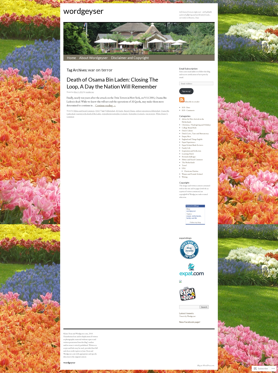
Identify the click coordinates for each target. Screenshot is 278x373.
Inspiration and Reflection (191, 151)
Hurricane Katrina (191, 171)
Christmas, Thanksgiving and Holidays (196, 125)
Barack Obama (129, 111)
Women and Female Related (192, 174)
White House (161, 113)
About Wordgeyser (93, 58)
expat (188, 216)
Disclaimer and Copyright (130, 58)
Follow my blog (195, 222)
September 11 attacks (137, 113)
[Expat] (191, 275)
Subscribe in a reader (191, 101)
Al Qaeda (119, 111)
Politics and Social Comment (84, 111)
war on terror (150, 113)
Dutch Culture (187, 130)
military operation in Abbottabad (148, 111)
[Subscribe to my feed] (181, 101)
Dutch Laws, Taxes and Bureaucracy (195, 133)
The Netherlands (188, 162)
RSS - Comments (188, 110)
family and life (191, 218)
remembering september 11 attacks (115, 113)
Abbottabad (110, 111)
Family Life (186, 148)
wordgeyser (83, 10)
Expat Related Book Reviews (192, 145)
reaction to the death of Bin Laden (88, 113)
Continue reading (105, 105)
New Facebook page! (189, 322)
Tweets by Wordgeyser (187, 316)
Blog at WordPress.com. (206, 365)
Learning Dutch (188, 153)
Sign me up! (186, 91)
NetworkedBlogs (192, 206)
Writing (184, 177)
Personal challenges (189, 156)
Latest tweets (186, 313)
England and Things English (192, 139)
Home (71, 58)
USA (97, 111)
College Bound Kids (189, 127)
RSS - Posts (186, 107)
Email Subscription (188, 68)
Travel (184, 165)
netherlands (196, 216)
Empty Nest (186, 136)
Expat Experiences (188, 142)
